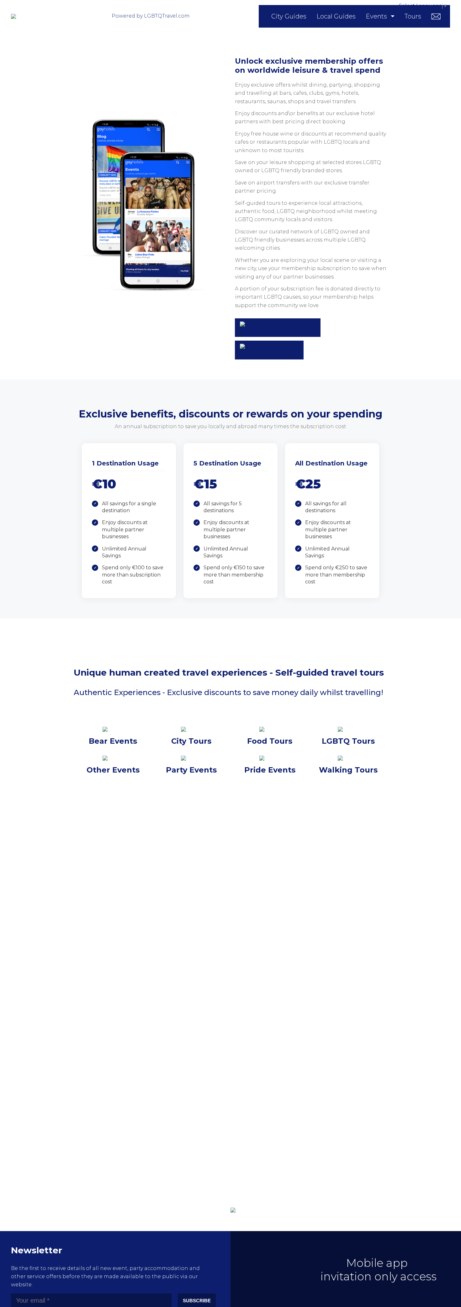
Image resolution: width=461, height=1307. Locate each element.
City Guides (288, 16)
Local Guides (336, 16)
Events (376, 16)
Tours (413, 16)
